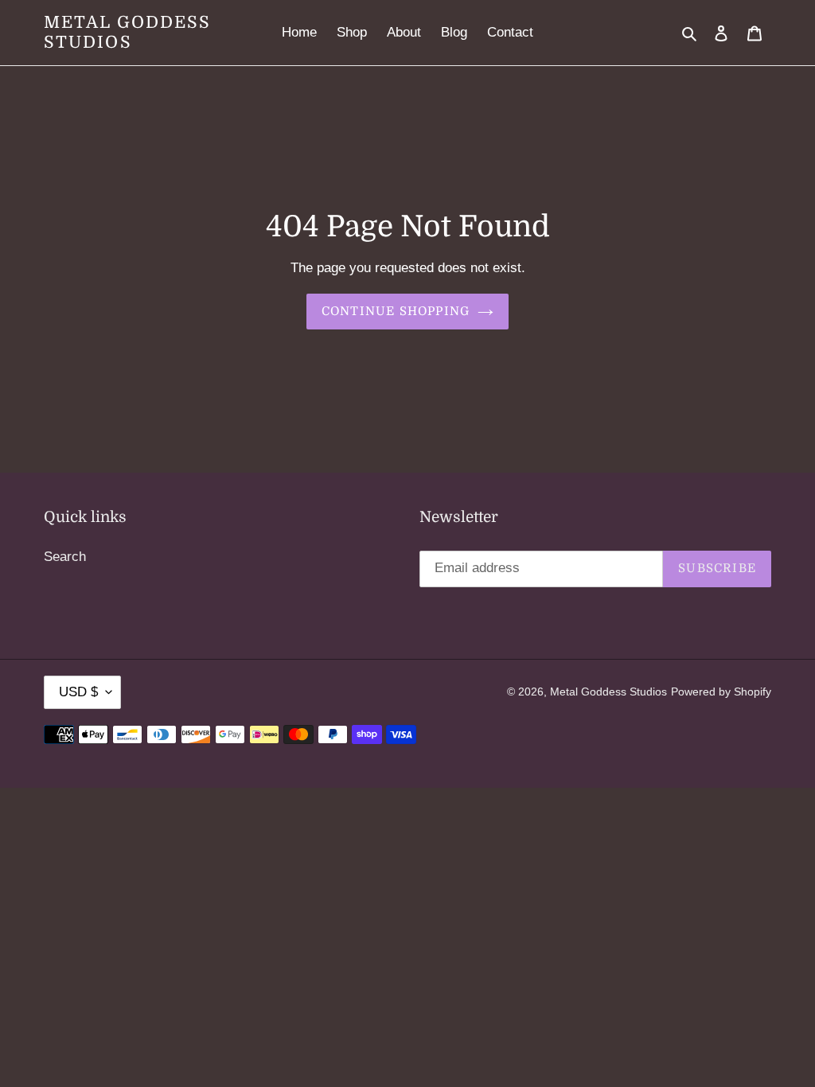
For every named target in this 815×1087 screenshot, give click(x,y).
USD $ (78, 691)
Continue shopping (396, 311)
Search (65, 556)
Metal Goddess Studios (127, 32)
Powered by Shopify (721, 691)
